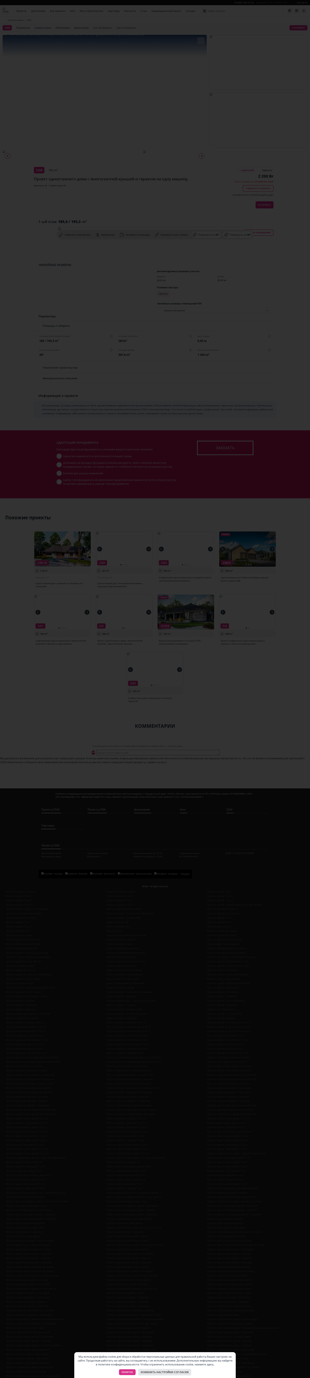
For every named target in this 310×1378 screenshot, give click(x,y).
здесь (210, 1364)
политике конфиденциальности (118, 1364)
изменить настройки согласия (165, 1372)
